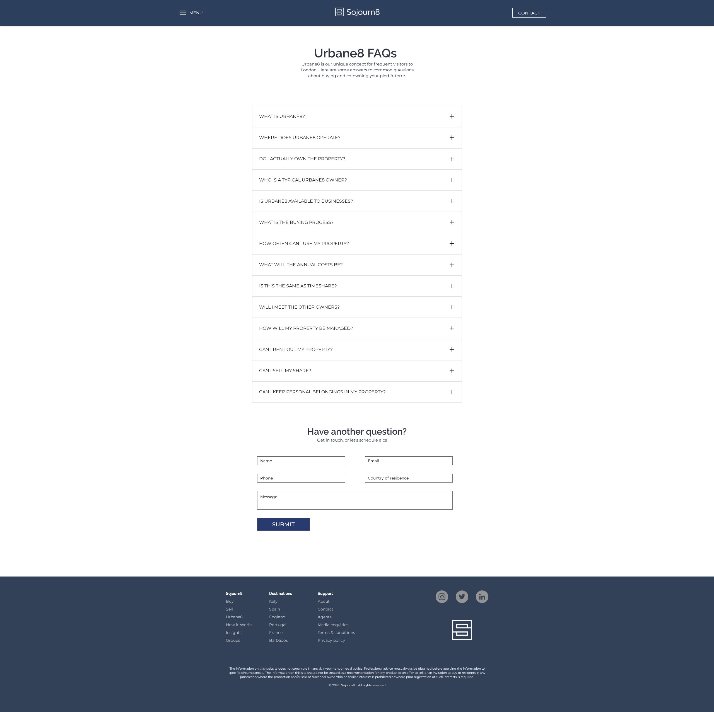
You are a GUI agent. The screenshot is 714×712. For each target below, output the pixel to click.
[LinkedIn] (482, 596)
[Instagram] (442, 596)
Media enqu (329, 624)
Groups (233, 640)
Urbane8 (234, 616)
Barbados (278, 640)
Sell (229, 609)
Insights (234, 632)
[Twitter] (462, 596)
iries (344, 624)
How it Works (239, 624)
